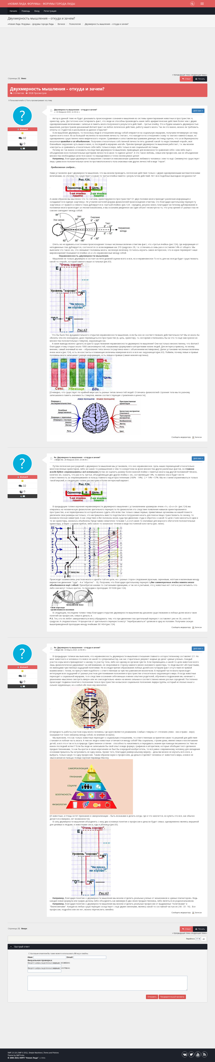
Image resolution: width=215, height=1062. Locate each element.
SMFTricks (20, 1055)
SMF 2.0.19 (12, 1053)
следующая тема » (199, 75)
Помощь (26, 11)
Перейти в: (190, 939)
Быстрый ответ (22, 946)
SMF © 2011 (23, 1053)
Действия (197, 111)
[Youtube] (198, 1055)
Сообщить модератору (181, 437)
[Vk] (185, 1055)
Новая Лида (32, 1058)
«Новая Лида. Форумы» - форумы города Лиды (41, 3)
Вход (36, 11)
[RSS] (204, 1055)
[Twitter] (191, 1055)
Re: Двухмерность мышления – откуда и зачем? (77, 457)
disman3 (24, 129)
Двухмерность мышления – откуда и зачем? (75, 110)
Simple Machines (35, 1053)
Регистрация (50, 11)
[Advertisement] (107, 51)
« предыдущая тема (181, 75)
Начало (13, 11)
